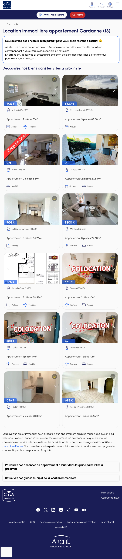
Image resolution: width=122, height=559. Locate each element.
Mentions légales (16, 522)
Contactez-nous (110, 497)
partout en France (13, 446)
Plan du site (107, 492)
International (107, 522)
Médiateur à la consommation (81, 522)
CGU (32, 522)
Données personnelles (51, 522)
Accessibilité (61, 527)
